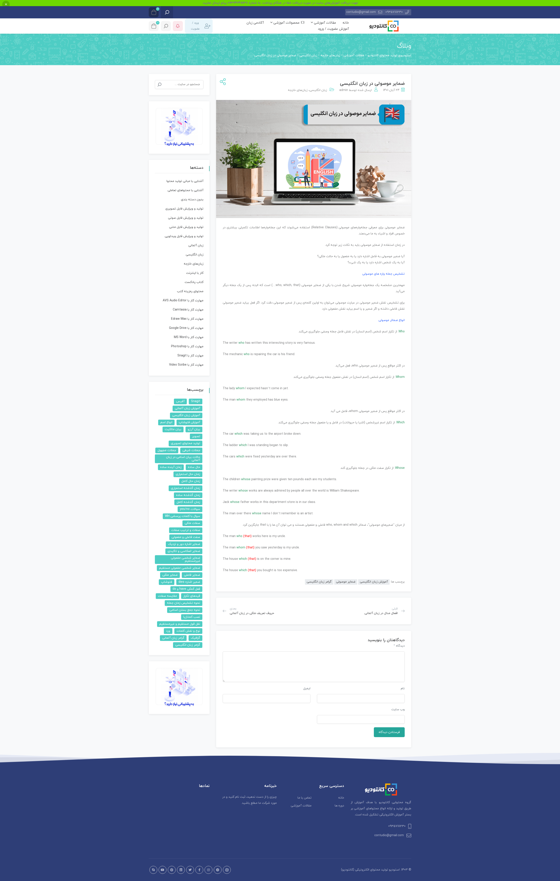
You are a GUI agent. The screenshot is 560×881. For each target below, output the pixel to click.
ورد (168, 631)
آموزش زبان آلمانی (187, 408)
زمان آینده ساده (171, 467)
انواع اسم (166, 422)
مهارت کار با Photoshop (187, 346)
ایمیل (306, 688)
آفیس (180, 401)
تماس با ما (305, 798)
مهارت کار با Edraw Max (187, 319)
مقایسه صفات (167, 596)
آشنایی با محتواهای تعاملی (185, 190)
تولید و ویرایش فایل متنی (186, 227)
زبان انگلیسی (318, 90)
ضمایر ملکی (170, 575)
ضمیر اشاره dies (189, 582)
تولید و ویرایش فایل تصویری (184, 209)
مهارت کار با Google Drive (186, 328)
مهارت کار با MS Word (188, 337)
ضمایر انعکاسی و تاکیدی (184, 551)
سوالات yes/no (190, 509)
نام (403, 688)
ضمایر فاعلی (192, 575)
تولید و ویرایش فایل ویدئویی (184, 236)
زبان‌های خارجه (298, 90)
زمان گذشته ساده (188, 495)
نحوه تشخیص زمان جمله (183, 603)
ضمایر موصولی (345, 582)
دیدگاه (399, 646)
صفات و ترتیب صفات (185, 530)
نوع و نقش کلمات (188, 631)
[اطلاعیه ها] (178, 26)
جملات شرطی (191, 450)
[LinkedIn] (181, 870)
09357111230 (394, 12)
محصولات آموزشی (285, 23)
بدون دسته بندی (192, 199)
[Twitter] (190, 870)
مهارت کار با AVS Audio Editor (183, 300)
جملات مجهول (167, 450)
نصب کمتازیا (191, 617)
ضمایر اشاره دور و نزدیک (184, 544)
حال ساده (194, 467)
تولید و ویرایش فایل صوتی (185, 218)
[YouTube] (162, 870)
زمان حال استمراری (188, 474)
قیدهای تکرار (191, 596)
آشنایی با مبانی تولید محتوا (184, 181)
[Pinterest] (172, 870)
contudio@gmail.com (361, 12)
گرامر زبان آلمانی (173, 638)
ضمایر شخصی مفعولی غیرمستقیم (185, 559)
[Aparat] (227, 870)
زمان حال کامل (190, 481)
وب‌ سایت (398, 709)
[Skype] (153, 870)
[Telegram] (218, 870)
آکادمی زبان (255, 23)
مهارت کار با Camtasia (188, 310)
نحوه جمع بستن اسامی (184, 610)
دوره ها (339, 806)
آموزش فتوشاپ (189, 422)
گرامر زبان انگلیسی (319, 582)
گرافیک (195, 638)
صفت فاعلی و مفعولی (186, 537)
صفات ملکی (192, 523)
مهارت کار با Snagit (190, 356)
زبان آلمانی (195, 245)
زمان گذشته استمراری (185, 488)
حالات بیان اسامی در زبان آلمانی (183, 458)
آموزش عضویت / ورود (333, 29)
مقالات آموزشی (324, 23)
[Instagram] (208, 870)
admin (343, 90)
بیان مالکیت (173, 429)
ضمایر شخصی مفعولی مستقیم (179, 568)
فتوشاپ (166, 582)
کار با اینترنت (194, 273)
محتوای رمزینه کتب (190, 291)
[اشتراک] (222, 82)
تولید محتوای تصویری (185, 443)
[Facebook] (199, 870)
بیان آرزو (194, 429)
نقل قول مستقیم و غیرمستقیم (179, 624)
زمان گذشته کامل (188, 502)
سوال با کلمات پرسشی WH (182, 516)
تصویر (196, 436)
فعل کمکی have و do (186, 589)
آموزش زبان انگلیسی (374, 582)
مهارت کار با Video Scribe (186, 365)
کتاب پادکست (194, 282)
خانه (346, 23)
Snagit (195, 401)
